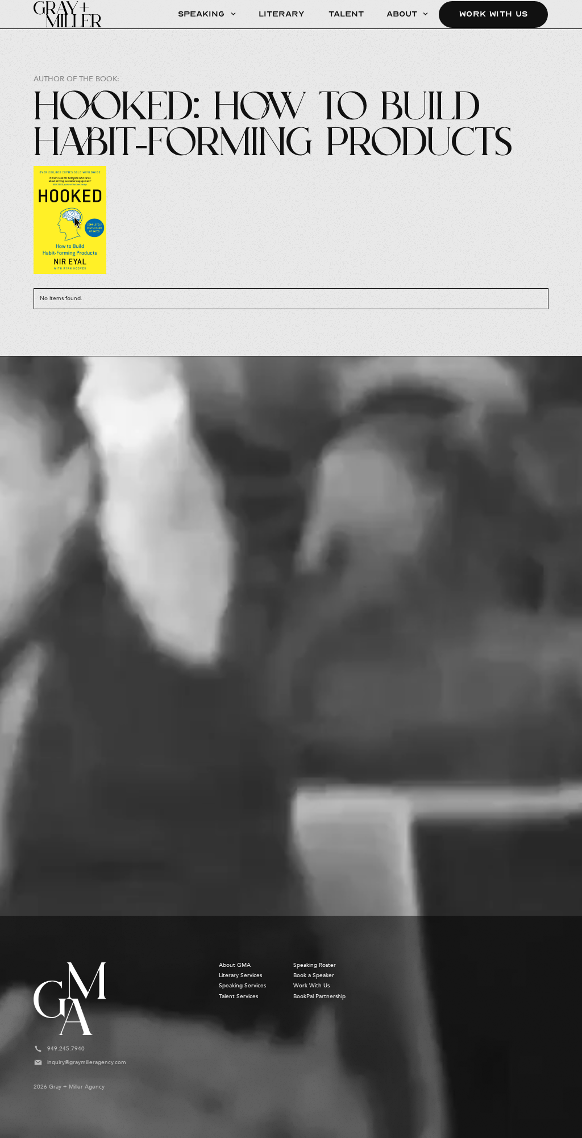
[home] (68, 14)
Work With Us (493, 14)
